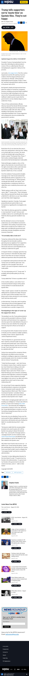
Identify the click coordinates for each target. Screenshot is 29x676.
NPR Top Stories (18, 472)
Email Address (6, 621)
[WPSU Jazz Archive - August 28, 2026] (6, 520)
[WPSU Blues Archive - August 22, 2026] (6, 593)
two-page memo (13, 73)
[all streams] (27, 674)
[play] (2, 674)
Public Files (5, 658)
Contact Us (5, 652)
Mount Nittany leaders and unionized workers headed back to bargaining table (19, 579)
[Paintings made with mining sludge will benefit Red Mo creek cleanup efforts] (6, 556)
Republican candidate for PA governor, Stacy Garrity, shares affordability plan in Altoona (18, 541)
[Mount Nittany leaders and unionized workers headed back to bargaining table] (6, 580)
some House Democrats (8, 436)
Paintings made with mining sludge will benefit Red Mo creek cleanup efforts (19, 555)
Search (4, 655)
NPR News (8, 472)
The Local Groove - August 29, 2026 (10, 507)
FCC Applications (6, 661)
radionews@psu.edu (12, 634)
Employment (6, 649)
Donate (24, 2)
